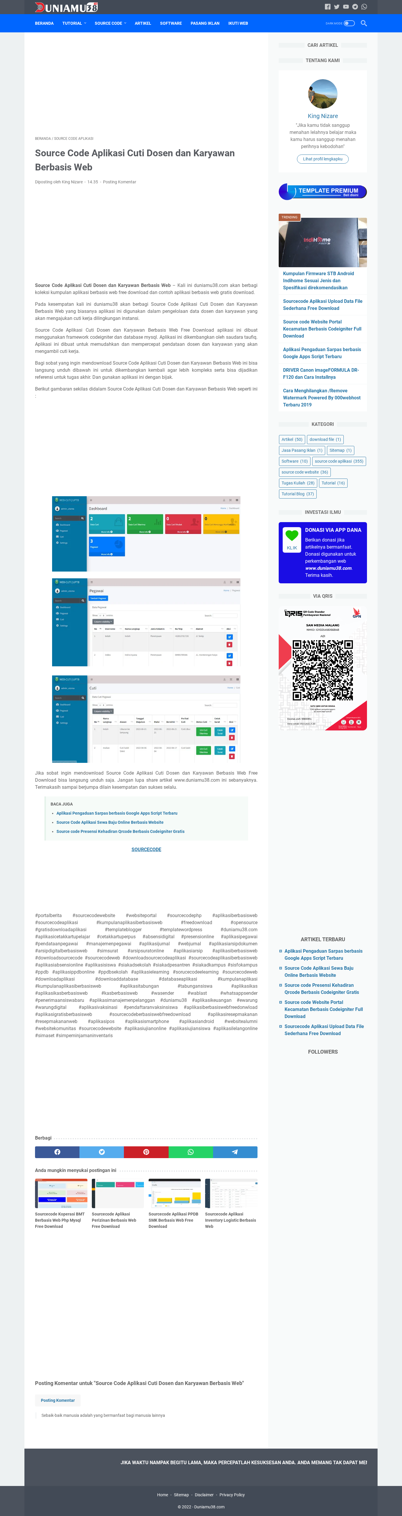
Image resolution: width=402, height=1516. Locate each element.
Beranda (44, 23)
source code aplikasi (339, 461)
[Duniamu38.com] (70, 7)
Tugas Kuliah (298, 483)
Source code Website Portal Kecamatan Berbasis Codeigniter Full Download (322, 329)
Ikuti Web (238, 23)
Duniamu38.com (209, 1507)
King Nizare (323, 115)
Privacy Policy (232, 1494)
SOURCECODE (146, 849)
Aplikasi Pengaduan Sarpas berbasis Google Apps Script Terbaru (117, 813)
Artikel (143, 23)
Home (162, 1494)
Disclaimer (204, 1494)
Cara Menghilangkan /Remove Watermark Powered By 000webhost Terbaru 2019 (322, 398)
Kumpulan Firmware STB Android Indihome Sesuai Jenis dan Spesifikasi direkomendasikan (318, 280)
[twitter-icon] (337, 7)
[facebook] (57, 1152)
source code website (305, 472)
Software (171, 23)
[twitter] (101, 1152)
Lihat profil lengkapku (323, 159)
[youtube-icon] (346, 7)
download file (325, 439)
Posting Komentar (119, 182)
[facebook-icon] (327, 7)
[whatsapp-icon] (364, 7)
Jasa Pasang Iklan (302, 450)
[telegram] (235, 1152)
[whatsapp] (191, 1152)
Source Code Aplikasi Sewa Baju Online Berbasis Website (110, 822)
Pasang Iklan (205, 23)
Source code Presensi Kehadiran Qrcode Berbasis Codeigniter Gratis (121, 831)
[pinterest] (146, 1152)
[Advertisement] (146, 84)
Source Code (108, 23)
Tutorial (72, 23)
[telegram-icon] (355, 7)
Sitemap (341, 450)
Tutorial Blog (298, 494)
